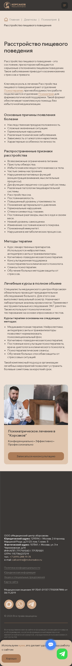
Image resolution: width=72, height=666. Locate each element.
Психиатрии (46, 93)
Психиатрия (49, 19)
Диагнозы (30, 19)
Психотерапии (13, 90)
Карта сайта (11, 581)
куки (22, 645)
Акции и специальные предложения (24, 577)
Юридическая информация (19, 572)
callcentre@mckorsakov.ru (27, 559)
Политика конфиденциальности (22, 567)
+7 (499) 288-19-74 (20, 556)
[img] (15, 5)
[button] (36, 456)
